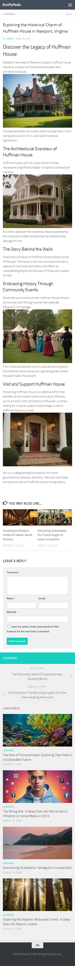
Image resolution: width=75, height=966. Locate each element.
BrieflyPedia (11, 4)
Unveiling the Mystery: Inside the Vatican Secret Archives (17, 535)
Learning (9, 14)
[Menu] (70, 5)
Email (43, 598)
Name (11, 598)
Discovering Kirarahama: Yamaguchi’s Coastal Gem (37, 868)
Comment (13, 572)
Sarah (10, 38)
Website (11, 612)
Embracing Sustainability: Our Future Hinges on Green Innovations (52, 535)
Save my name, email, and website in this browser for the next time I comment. (33, 629)
